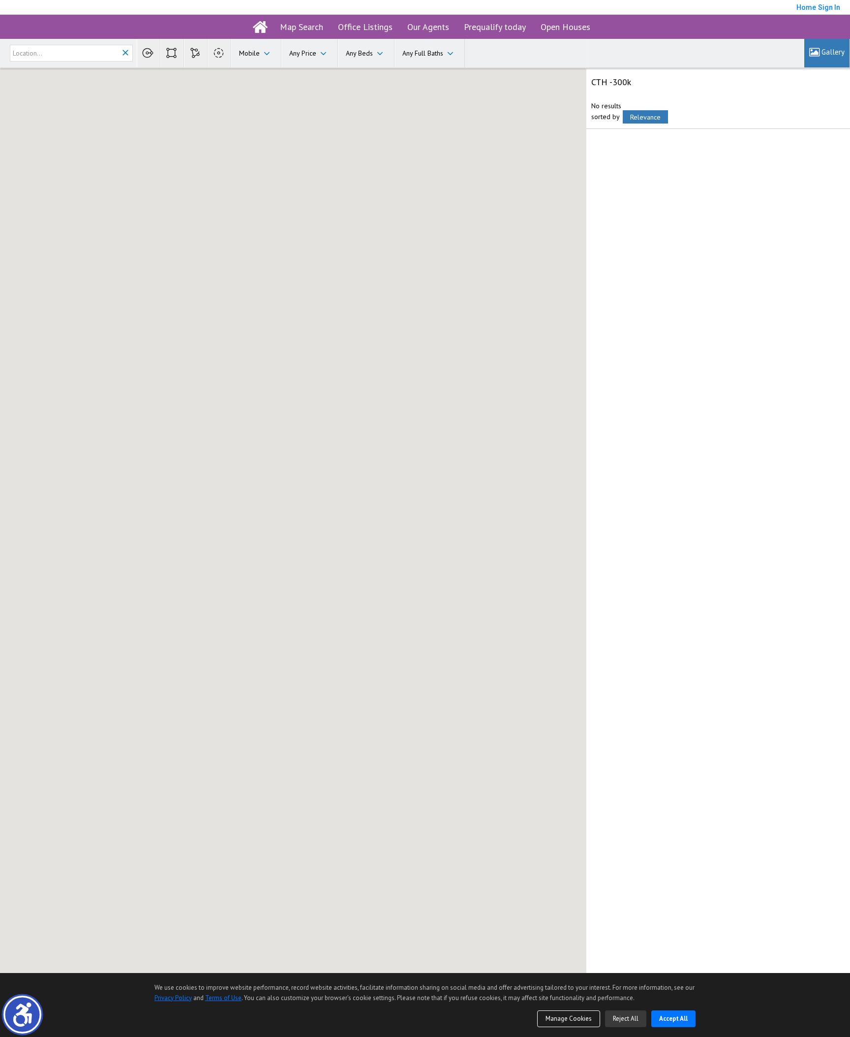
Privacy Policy (173, 998)
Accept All (673, 1018)
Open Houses (565, 26)
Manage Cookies (569, 1018)
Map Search (301, 26)
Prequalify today (495, 26)
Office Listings (365, 26)
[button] (22, 1015)
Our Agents (428, 26)
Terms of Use (223, 998)
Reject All (625, 1018)
